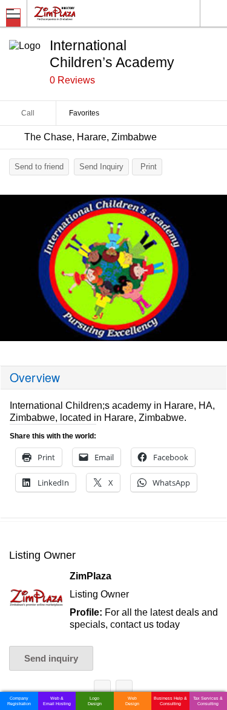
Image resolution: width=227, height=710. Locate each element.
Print (148, 166)
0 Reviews (72, 80)
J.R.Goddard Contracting (102, 690)
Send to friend (39, 166)
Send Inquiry (101, 166)
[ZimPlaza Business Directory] (83, 13)
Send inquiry (51, 658)
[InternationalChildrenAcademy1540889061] (113, 268)
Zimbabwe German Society (124, 690)
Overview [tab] (35, 377)
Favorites (84, 113)
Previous (15, 271)
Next (212, 271)
